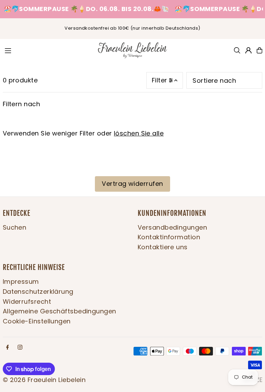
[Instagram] (20, 347)
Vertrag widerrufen (132, 183)
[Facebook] (7, 347)
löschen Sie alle (139, 133)
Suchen (15, 227)
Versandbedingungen (172, 227)
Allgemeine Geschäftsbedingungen (59, 311)
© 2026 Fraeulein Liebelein (44, 379)
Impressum (21, 281)
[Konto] (248, 50)
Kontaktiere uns (163, 247)
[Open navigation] (47, 50)
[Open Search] (237, 50)
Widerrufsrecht (27, 301)
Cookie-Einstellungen (37, 321)
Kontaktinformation (169, 237)
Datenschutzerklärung (38, 291)
